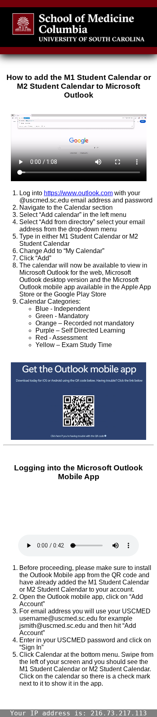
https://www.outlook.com (78, 193)
